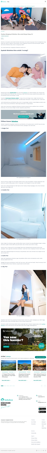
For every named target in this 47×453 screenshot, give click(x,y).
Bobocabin (44, 424)
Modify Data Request (35, 444)
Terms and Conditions (35, 442)
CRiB (43, 426)
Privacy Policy (34, 438)
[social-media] (36, 450)
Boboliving (44, 428)
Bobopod (43, 422)
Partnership (33, 433)
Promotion (33, 424)
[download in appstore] (42, 412)
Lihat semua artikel (40, 357)
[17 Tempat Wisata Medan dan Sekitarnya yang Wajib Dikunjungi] (8, 365)
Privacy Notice (34, 440)
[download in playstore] (42, 409)
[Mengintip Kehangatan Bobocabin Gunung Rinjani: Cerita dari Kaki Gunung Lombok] (24, 365)
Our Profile (33, 422)
